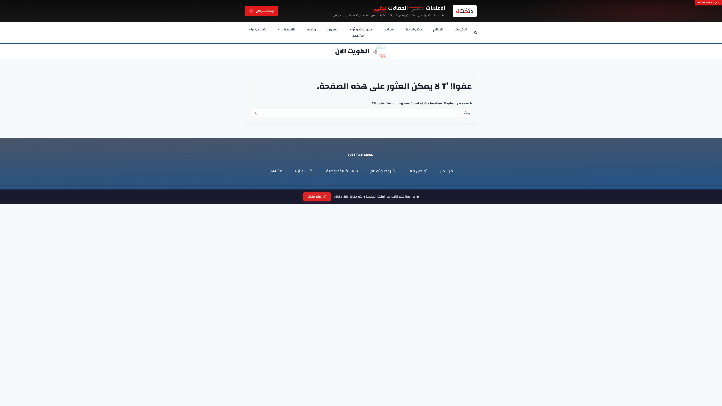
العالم (438, 29)
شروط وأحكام (382, 171)
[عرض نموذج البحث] (475, 33)
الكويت (461, 29)
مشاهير (358, 36)
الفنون (333, 29)
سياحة (388, 29)
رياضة (311, 29)
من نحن (446, 171)
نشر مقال (314, 196)
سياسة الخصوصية (342, 171)
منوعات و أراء (361, 29)
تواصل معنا (417, 171)
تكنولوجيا (414, 29)
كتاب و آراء (258, 29)
